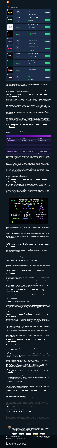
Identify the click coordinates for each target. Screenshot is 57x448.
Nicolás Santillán (15, 425)
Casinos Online (17, 436)
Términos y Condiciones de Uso (45, 437)
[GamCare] (14, 434)
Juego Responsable (39, 436)
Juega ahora (47, 12)
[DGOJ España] (35, 434)
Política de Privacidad (47, 436)
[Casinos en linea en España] (8, 2)
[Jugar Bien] (28, 434)
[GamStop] (21, 434)
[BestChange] (42, 434)
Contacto (34, 436)
